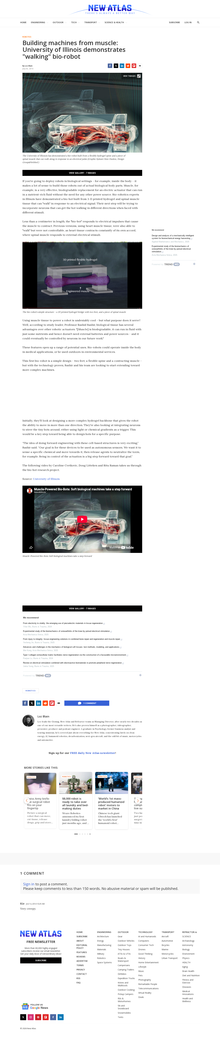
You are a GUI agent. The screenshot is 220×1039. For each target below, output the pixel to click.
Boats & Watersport (123, 959)
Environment (188, 953)
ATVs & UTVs (124, 953)
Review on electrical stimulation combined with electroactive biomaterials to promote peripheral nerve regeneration (72, 663)
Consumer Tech (146, 945)
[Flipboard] (134, 66)
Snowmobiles (124, 1012)
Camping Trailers (126, 969)
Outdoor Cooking (126, 989)
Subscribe (40, 960)
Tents (120, 1017)
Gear (120, 936)
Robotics (26, 37)
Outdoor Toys (124, 945)
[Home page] (110, 9)
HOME (23, 22)
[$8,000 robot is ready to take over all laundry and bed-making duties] (46, 783)
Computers (143, 940)
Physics (185, 958)
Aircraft (165, 936)
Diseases (186, 987)
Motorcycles (168, 953)
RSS (78, 978)
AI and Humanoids (147, 936)
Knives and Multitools (123, 984)
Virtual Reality (144, 992)
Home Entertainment (148, 962)
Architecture (103, 936)
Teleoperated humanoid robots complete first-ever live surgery (117, 803)
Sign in (28, 883)
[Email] (140, 66)
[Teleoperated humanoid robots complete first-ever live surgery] (118, 783)
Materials (101, 949)
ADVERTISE (82, 961)
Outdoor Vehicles (126, 940)
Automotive (167, 940)
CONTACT (81, 974)
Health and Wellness (187, 1000)
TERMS (80, 965)
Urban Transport (170, 958)
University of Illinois (46, 479)
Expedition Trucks (126, 978)
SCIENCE (186, 936)
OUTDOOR (58, 22)
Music (141, 971)
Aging (185, 966)
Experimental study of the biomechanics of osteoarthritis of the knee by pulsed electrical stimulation (66, 631)
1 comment (89, 703)
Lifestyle (142, 966)
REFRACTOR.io (189, 932)
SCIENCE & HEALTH (114, 22)
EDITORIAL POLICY (81, 946)
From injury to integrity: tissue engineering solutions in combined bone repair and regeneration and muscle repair (71, 639)
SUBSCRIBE (174, 22)
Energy (100, 940)
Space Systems (104, 962)
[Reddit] (128, 66)
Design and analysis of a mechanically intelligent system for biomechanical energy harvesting (173, 236)
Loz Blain (43, 716)
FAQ (78, 982)
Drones (141, 949)
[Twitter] (116, 66)
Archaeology (188, 940)
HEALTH (186, 962)
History (141, 958)
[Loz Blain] (28, 721)
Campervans (124, 965)
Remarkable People (147, 984)
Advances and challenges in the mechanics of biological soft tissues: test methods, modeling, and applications (71, 647)
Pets (140, 975)
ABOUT (80, 940)
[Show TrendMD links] (140, 675)
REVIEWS (80, 956)
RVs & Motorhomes (124, 1000)
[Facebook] (110, 66)
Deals (141, 997)
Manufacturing (104, 945)
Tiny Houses (124, 949)
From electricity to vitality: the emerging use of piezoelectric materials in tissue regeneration (63, 623)
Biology (186, 949)
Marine (165, 949)
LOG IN (188, 22)
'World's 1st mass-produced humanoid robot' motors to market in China (82, 803)
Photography (144, 979)
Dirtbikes (122, 974)
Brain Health (188, 971)
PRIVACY (80, 969)
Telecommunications (148, 988)
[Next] (138, 801)
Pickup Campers (125, 994)
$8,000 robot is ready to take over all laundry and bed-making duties (46, 803)
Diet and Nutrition (191, 975)
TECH (74, 22)
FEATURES (81, 952)
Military (100, 953)
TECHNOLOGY (145, 932)
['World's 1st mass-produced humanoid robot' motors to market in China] (82, 783)
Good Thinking (145, 953)
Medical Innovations (188, 993)
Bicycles (165, 945)
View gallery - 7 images (82, 172)
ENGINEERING (38, 22)
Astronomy (187, 945)
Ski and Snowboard (123, 1007)
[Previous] (27, 801)
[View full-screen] (139, 76)
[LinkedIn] (122, 66)
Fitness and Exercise (187, 981)
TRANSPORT (90, 22)
